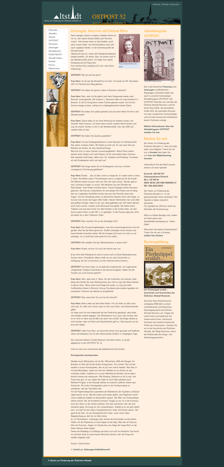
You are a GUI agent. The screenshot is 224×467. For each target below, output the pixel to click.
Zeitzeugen (53, 47)
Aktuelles (53, 33)
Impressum (174, 4)
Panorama (53, 44)
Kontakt (52, 61)
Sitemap (165, 4)
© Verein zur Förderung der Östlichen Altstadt (69, 460)
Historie (52, 37)
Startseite (156, 4)
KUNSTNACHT (55, 54)
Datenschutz (54, 68)
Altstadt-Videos (55, 58)
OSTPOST (53, 40)
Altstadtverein (55, 51)
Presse (52, 65)
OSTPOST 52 (109, 16)
